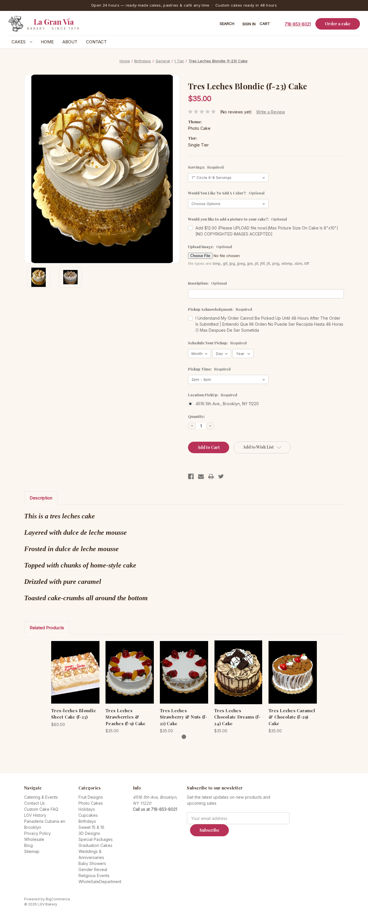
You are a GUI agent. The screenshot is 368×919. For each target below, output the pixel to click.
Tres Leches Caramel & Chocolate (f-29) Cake (292, 717)
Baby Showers (92, 863)
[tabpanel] (75, 683)
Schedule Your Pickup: (217, 342)
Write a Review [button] (270, 111)
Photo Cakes (90, 803)
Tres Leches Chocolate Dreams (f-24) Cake (237, 717)
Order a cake (337, 23)
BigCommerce (58, 899)
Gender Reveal (92, 869)
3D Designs (89, 833)
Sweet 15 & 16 (91, 827)
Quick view (70, 667)
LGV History (35, 815)
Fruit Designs (90, 797)
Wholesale (34, 839)
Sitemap (31, 851)
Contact (96, 42)
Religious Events (94, 875)
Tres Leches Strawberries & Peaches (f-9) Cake (126, 717)
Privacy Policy (37, 833)
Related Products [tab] (47, 627)
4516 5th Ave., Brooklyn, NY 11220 (227, 403)
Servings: (206, 167)
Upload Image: (210, 246)
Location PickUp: (212, 394)
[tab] (184, 737)
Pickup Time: (209, 368)
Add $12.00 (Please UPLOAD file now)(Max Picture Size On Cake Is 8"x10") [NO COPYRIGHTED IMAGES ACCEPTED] (266, 230)
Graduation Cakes (95, 845)
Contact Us (34, 803)
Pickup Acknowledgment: (220, 309)
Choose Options (75, 677)
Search (227, 23)
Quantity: (196, 416)
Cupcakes (88, 815)
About (69, 42)
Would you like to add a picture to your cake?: (237, 219)
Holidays (86, 809)
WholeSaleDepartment (99, 881)
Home (47, 42)
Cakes (19, 42)
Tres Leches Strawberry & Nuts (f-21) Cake (183, 717)
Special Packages (95, 839)
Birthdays (87, 821)
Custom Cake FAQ (41, 809)
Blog (28, 845)
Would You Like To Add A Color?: (226, 192)
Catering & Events (41, 797)
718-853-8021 (298, 23)
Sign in (249, 24)
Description (41, 498)
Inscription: (207, 283)
